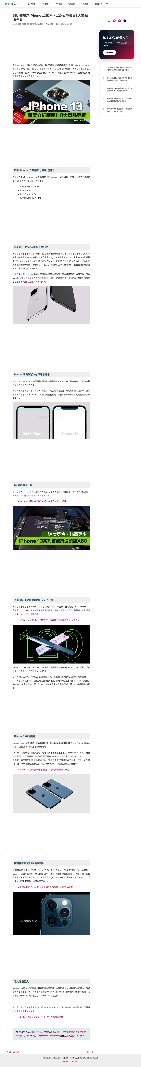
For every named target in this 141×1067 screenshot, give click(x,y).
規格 (62, 24)
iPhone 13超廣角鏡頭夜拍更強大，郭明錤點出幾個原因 (44, 770)
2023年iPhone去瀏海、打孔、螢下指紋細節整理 (41, 1017)
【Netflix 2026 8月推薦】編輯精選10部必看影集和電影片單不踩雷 (119, 69)
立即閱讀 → (109, 52)
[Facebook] (109, 20)
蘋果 (57, 24)
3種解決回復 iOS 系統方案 (34, 282)
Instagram (55, 1036)
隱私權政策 (75, 1061)
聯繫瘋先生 (66, 1061)
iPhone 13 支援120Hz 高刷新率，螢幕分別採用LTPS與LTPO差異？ (49, 620)
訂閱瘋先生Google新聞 (26, 1036)
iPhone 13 (49, 24)
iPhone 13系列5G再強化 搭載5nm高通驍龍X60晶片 (43, 501)
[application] (36, 3)
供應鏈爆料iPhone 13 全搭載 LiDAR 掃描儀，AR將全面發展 (46, 887)
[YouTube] (114, 20)
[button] (107, 3)
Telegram (43, 1036)
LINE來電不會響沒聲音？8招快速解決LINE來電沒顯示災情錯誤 (119, 100)
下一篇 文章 (89, 1052)
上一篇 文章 (13, 1052)
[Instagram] (119, 20)
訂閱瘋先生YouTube (73, 1036)
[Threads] (124, 20)
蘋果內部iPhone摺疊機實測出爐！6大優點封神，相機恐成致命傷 (119, 89)
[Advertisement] (51, 44)
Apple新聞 (17, 24)
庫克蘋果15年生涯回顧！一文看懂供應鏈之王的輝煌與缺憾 (119, 110)
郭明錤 (69, 24)
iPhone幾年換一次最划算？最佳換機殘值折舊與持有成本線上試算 (119, 79)
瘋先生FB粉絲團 (78, 1032)
